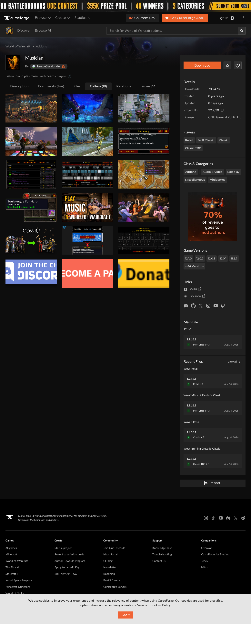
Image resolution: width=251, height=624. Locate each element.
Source (195, 296)
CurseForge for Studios (215, 554)
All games (11, 548)
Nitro (204, 567)
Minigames (217, 179)
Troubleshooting (162, 554)
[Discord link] (228, 518)
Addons (41, 46)
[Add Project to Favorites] (227, 65)
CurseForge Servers (114, 587)
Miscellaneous (195, 179)
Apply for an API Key (67, 567)
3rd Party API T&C (66, 574)
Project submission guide (69, 554)
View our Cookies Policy (154, 605)
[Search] (242, 31)
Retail (189, 140)
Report (214, 483)
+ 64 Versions (194, 266)
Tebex (204, 561)
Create (60, 18)
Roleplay (233, 172)
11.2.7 (234, 258)
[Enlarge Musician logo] (12, 62)
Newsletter (109, 567)
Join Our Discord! (114, 548)
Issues (145, 86)
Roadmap (109, 574)
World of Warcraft (17, 46)
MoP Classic (206, 140)
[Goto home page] (17, 18)
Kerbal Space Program (18, 580)
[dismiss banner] (244, 6)
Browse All (43, 30)
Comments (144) (51, 86)
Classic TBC (193, 148)
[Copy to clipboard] (222, 110)
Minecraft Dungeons (17, 587)
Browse (41, 18)
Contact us (159, 561)
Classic (223, 140)
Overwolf (206, 548)
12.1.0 (188, 258)
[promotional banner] (125, 6)
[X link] (235, 518)
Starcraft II (11, 574)
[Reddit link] (243, 518)
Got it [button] (126, 615)
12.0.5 (211, 258)
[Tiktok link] (213, 518)
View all (232, 361)
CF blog (108, 561)
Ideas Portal (110, 554)
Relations (123, 86)
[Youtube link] (220, 518)
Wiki (193, 289)
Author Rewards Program (70, 561)
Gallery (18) (98, 86)
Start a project (63, 548)
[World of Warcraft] (9, 31)
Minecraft (11, 554)
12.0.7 (199, 258)
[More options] (243, 18)
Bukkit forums (111, 580)
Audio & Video (213, 172)
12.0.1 (223, 258)
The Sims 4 (12, 567)
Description (19, 86)
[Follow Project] (238, 65)
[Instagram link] (206, 518)
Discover (24, 30)
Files (77, 86)
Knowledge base (162, 548)
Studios (80, 18)
